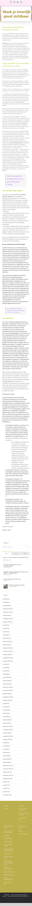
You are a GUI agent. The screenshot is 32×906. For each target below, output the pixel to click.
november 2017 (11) (8, 768)
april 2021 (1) (6, 635)
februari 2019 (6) (7, 719)
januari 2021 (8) (7, 644)
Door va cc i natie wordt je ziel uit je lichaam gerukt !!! (16, 558)
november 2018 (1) (8, 729)
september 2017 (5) (8, 775)
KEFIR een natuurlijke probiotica (16, 585)
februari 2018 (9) (7, 759)
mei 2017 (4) (6, 788)
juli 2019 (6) (6, 703)
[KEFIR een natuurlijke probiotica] (6, 585)
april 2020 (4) (6, 674)
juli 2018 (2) (6, 742)
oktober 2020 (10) (7, 654)
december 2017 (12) (8, 765)
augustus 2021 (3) (7, 622)
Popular (7, 553)
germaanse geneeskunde (16, 142)
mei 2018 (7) (6, 749)
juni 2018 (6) (6, 746)
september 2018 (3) (8, 736)
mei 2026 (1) (6, 602)
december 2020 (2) (8, 648)
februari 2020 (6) (7, 680)
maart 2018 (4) (7, 755)
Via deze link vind (7, 381)
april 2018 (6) (6, 752)
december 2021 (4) (8, 612)
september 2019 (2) (8, 697)
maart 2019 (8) (7, 716)
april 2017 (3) (6, 791)
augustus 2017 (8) (7, 778)
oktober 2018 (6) (7, 733)
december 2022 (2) (8, 608)
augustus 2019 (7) (7, 700)
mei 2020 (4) (6, 670)
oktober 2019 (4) (7, 693)
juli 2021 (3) (6, 625)
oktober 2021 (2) (7, 615)
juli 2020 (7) (6, 664)
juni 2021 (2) (6, 628)
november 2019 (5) (8, 690)
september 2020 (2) (8, 657)
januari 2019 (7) (7, 723)
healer (4, 530)
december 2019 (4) (8, 687)
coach (9, 530)
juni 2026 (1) (6, 599)
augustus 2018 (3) (7, 739)
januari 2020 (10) (7, 684)
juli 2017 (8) (6, 781)
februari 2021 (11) (7, 641)
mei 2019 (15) (6, 710)
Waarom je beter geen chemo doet (12, 579)
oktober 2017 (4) (7, 772)
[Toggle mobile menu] (29, 10)
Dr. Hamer (24, 259)
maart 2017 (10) (7, 795)
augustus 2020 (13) (8, 661)
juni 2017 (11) (6, 785)
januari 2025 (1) (7, 605)
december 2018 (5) (8, 726)
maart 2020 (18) (7, 677)
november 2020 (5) (8, 651)
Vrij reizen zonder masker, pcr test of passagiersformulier (13, 565)
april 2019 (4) (6, 713)
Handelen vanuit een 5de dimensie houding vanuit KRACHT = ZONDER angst (16, 572)
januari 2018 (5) (7, 762)
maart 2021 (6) (7, 638)
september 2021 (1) (8, 618)
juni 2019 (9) (6, 706)
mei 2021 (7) (6, 631)
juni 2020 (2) (6, 667)
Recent (16, 553)
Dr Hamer (4, 43)
